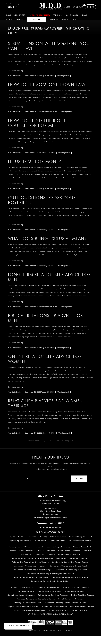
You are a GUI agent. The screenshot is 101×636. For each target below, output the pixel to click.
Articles (75, 587)
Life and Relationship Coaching (21, 595)
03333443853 (52, 514)
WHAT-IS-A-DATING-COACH (23, 587)
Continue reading (15, 71)
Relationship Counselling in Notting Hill (31, 577)
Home (8, 15)
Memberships (64, 551)
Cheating (43, 537)
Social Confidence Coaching (71, 599)
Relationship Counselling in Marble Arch (70, 577)
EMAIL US (54, 19)
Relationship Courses (26, 591)
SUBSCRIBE (19, 19)
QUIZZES (64, 19)
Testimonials (26, 554)
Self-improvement (58, 537)
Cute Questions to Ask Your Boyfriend (42, 200)
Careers (12, 551)
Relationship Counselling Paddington (72, 558)
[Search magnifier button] (94, 12)
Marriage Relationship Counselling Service (36, 599)
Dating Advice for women (49, 591)
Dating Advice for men (74, 591)
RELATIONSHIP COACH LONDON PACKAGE (68, 610)
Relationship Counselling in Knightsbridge (50, 581)
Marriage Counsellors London (27, 603)
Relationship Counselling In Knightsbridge (32, 570)
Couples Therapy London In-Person (22, 606)
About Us (88, 551)
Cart (81, 7)
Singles (12, 537)
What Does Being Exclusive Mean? (47, 238)
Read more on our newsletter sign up (50, 469)
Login (68, 7)
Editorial (65, 587)
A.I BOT (9, 19)
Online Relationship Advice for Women (45, 359)
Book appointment (58, 541)
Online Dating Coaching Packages (53, 595)
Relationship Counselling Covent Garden (70, 562)
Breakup (32, 537)
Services (86, 587)
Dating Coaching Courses (82, 595)
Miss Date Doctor (14, 76)
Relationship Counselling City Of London (30, 562)
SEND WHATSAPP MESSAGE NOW (50, 532)
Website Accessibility (82, 547)
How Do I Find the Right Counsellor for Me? (37, 123)
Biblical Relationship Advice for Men (45, 318)
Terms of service (42, 547)
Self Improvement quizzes (80, 541)
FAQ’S (84, 15)
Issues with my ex (77, 537)
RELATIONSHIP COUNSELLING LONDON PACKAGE (50, 614)
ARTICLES (57, 15)
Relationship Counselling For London (30, 566)
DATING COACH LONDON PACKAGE (29, 610)
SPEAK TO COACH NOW (40, 15)
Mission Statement (27, 551)
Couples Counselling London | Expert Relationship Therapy (67, 606)
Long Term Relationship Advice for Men (49, 277)
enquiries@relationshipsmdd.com (52, 518)
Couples (21, 537)
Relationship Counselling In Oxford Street (68, 566)
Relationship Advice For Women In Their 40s (48, 403)
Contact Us (39, 554)
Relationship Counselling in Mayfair (71, 570)
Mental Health (40, 541)
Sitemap (51, 554)
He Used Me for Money (34, 161)
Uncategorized (63, 76)
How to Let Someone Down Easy (47, 84)
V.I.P (90, 537)
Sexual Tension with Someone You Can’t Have (49, 46)
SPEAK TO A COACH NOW (18, 626)
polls (73, 19)
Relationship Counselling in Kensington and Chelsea (50, 574)
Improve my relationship (20, 541)
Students (77, 551)
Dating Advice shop (61, 547)
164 (58, 440)
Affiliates (51, 551)
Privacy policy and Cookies (20, 547)
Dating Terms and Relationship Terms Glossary (32, 558)
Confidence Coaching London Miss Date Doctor (65, 603)
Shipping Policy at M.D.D (69, 554)
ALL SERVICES (19, 15)
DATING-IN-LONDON (49, 587)
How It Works (71, 15)
